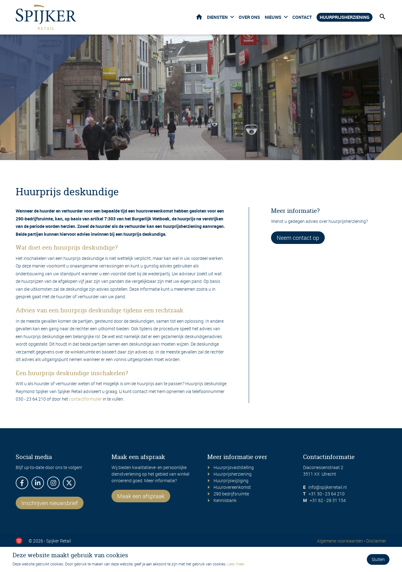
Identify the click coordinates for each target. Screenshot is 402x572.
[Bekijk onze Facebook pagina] (22, 483)
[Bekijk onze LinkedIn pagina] (37, 483)
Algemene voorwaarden (340, 541)
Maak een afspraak (141, 496)
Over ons (249, 17)
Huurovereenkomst (232, 487)
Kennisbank (225, 500)
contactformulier (85, 399)
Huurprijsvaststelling (234, 467)
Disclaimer (376, 541)
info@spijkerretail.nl (327, 487)
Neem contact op (298, 237)
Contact (302, 17)
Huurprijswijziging (231, 480)
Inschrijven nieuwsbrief (49, 503)
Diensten (217, 17)
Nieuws (273, 17)
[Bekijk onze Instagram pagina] (53, 483)
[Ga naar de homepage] (46, 17)
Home (199, 17)
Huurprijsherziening (344, 17)
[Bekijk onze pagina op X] (69, 483)
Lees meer (235, 563)
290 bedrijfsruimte (231, 494)
